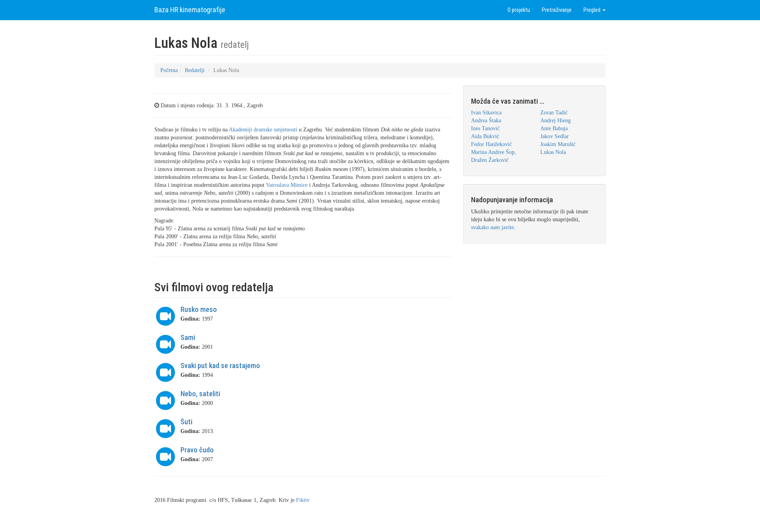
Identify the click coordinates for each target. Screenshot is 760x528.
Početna (169, 70)
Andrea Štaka (486, 120)
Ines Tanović (485, 128)
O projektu (518, 10)
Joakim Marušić (558, 144)
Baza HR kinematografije (189, 10)
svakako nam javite (492, 227)
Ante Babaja (554, 128)
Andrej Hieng (555, 120)
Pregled (592, 10)
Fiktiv (303, 500)
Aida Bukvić (485, 136)
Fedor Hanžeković (491, 144)
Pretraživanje (557, 10)
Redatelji (195, 70)
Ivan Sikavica (486, 113)
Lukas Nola (553, 152)
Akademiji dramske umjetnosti (263, 130)
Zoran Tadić (554, 113)
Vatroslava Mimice (287, 185)
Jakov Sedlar (554, 136)
